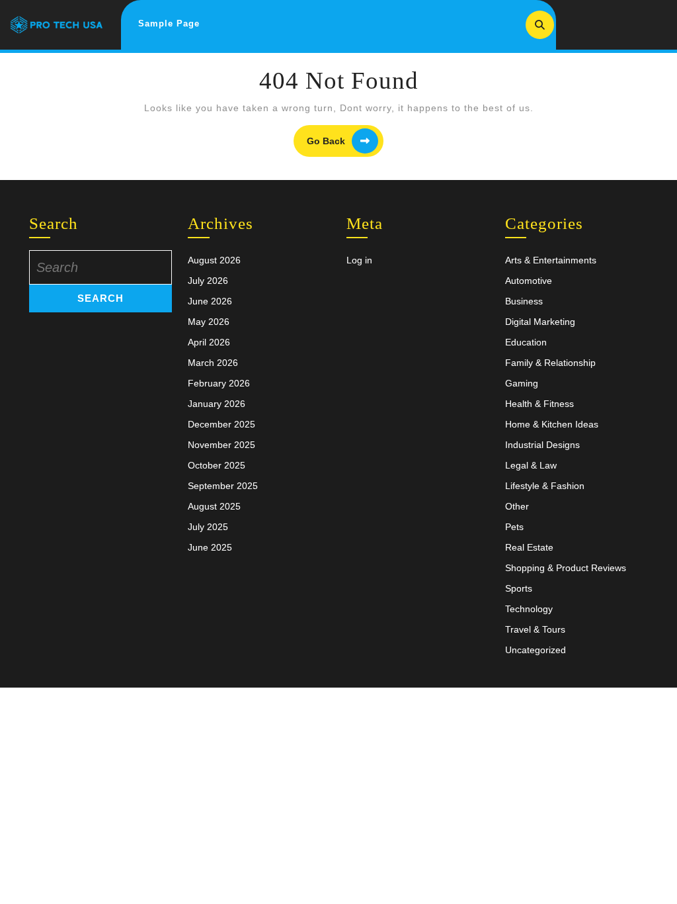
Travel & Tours (535, 629)
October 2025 (216, 465)
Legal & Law (531, 465)
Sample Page (169, 23)
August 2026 (214, 260)
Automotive (528, 280)
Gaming (521, 383)
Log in (359, 260)
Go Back (345, 141)
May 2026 (208, 321)
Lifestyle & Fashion (544, 485)
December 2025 (221, 424)
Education (526, 342)
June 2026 (210, 301)
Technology (529, 609)
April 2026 (209, 342)
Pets (514, 526)
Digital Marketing (540, 321)
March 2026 (213, 362)
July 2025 (208, 526)
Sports (518, 588)
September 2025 (223, 485)
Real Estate (529, 547)
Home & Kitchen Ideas (551, 424)
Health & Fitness (539, 403)
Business (524, 301)
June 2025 (210, 547)
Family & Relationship (550, 362)
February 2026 (219, 383)
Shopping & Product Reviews (565, 568)
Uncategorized (535, 650)
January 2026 (216, 403)
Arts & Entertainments (550, 260)
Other (517, 506)
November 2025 (221, 444)
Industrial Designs (542, 444)
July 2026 (208, 280)
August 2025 (214, 506)
